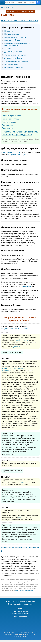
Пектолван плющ (8, 122)
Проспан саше (7, 128)
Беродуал (21, 368)
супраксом (16, 347)
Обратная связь (20, 616)
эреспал (21, 517)
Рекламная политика (20, 614)
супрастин (22, 482)
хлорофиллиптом (21, 340)
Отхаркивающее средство (17, 154)
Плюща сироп (7, 125)
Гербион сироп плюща (10, 119)
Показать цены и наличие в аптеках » (19, 20)
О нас (20, 608)
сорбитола (26, 286)
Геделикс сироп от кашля (12, 116)
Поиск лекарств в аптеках (24, 590)
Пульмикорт (6, 370)
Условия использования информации (20, 601)
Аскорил (13, 368)
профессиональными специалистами (16, 328)
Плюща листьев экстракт (10, 152)
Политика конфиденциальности (20, 604)
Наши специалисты (20, 611)
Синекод (5, 368)
